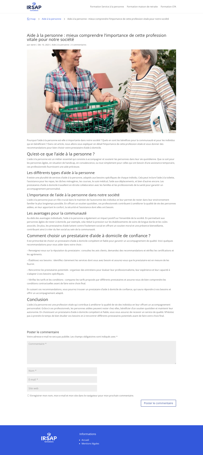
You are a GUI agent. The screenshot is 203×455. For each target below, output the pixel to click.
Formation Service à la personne (107, 6)
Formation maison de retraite (142, 6)
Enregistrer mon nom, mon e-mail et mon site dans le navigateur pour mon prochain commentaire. (82, 395)
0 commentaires (78, 44)
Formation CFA (168, 6)
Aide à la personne (51, 18)
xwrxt (33, 44)
